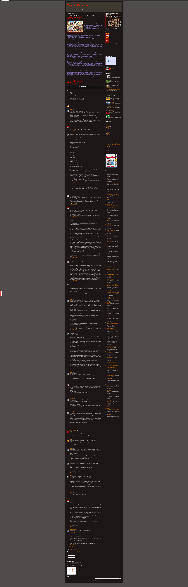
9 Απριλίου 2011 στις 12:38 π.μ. (73, 216)
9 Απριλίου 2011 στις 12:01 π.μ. (73, 182)
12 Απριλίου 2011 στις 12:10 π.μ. (73, 472)
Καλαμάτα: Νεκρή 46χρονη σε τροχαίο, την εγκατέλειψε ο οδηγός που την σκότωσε (113, 173)
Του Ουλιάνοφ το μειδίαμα (110, 335)
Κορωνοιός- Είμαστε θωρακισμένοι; (111, 312)
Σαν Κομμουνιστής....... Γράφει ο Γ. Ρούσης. (112, 106)
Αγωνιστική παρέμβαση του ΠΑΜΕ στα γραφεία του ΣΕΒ (112, 363)
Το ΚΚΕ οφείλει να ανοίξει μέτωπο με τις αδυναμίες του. (113, 89)
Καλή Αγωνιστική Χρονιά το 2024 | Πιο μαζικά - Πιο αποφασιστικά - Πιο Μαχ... (113, 276)
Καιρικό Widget (111, 61)
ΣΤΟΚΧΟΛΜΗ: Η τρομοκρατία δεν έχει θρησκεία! (112, 390)
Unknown (71, 104)
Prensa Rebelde (109, 234)
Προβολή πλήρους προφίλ (109, 71)
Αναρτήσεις (69, 555)
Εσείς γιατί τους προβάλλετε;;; (110, 178)
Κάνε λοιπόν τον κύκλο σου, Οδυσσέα (111, 230)
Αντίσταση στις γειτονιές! (110, 328)
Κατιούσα (108, 199)
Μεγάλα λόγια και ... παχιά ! (110, 352)
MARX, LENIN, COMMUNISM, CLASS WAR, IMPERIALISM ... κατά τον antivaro (113, 346)
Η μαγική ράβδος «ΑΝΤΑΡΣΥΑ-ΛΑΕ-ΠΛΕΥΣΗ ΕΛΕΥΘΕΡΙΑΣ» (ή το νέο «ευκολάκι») (112, 385)
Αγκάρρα (108, 283)
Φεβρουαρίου (108, 147)
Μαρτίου (108, 146)
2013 (107, 122)
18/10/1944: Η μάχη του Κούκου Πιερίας (111, 279)
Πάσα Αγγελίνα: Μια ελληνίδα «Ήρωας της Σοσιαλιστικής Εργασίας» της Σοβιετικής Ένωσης (112, 379)
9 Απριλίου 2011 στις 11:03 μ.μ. (73, 369)
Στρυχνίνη (108, 356)
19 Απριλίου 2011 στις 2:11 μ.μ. (73, 544)
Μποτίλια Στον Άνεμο (109, 204)
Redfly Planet (109, 361)
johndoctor (71, 492)
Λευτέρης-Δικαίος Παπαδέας (73, 260)
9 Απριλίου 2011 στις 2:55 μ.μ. (73, 280)
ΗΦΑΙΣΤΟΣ (108, 297)
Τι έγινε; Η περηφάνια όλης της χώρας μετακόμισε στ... (113, 142)
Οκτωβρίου (108, 128)
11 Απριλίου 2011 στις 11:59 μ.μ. (73, 459)
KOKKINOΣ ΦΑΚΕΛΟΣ (110, 278)
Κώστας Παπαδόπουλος (73, 383)
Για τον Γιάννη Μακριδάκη (110, 200)
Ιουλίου (108, 132)
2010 (107, 150)
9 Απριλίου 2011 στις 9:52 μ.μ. (73, 329)
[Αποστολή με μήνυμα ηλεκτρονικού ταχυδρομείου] (81, 86)
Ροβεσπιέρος (108, 219)
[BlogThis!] (82, 86)
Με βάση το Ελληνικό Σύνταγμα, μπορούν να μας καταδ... (113, 139)
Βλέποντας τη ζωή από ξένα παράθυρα (111, 250)
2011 (107, 125)
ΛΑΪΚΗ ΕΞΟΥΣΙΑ (109, 244)
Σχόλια (69, 557)
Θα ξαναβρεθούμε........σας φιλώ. (113, 79)
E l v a (107, 389)
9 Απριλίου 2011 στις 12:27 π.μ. (73, 204)
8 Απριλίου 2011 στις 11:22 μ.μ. (73, 123)
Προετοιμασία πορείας (109, 241)
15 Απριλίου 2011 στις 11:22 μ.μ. (73, 526)
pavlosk (71, 219)
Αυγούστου (108, 131)
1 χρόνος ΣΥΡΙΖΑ (109, 406)
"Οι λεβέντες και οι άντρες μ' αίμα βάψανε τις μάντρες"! (113, 183)
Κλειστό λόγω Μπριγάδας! (110, 235)
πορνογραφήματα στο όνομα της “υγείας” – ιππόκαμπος (112, 240)
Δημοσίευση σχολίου (71, 546)
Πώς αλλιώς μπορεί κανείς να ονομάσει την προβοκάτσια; (115, 115)
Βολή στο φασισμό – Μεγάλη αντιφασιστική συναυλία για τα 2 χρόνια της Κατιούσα (113, 324)
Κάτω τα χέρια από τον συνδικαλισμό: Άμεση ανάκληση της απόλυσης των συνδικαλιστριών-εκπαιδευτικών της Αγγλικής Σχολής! (113, 285)
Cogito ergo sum (109, 302)
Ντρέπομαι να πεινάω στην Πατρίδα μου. (115, 84)
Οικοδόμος (108, 322)
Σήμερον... (108, 303)
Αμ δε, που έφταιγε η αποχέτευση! (114, 75)
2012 (107, 124)
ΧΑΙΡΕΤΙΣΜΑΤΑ (109, 414)
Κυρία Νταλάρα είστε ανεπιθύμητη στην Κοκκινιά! (113, 143)
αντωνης (71, 283)
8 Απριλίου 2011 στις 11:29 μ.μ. (73, 130)
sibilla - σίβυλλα (109, 290)
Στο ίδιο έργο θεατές (109, 265)
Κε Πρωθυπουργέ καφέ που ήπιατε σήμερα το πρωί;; (114, 102)
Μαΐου (108, 134)
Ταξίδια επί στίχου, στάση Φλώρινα (111, 307)
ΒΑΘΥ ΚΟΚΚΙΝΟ (109, 224)
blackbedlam (71, 109)
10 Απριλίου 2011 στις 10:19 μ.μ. (73, 427)
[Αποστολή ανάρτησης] (80, 86)
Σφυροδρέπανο (108, 229)
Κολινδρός (108, 265)
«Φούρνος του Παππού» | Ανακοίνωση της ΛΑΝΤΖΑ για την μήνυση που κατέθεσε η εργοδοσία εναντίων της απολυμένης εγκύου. (113, 330)
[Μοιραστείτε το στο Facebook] (84, 86)
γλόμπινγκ (108, 351)
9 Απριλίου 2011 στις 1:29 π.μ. (73, 257)
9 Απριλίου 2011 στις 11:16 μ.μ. (73, 381)
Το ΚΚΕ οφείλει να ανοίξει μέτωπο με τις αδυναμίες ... (113, 136)
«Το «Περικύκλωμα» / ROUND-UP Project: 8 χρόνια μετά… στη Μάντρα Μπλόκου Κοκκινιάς (113, 269)
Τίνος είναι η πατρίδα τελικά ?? (110, 347)
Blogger (96, 580)
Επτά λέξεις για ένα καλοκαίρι (110, 225)
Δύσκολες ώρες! (108, 220)
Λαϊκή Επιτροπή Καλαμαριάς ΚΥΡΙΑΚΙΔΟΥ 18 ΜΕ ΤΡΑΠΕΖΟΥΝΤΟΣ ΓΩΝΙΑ (113, 275)
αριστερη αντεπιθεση (109, 384)
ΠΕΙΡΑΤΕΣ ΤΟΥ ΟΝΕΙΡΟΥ (73, 430)
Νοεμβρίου (108, 127)
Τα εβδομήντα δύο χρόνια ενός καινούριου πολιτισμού (113, 298)
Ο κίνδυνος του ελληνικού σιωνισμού (111, 260)
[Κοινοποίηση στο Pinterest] (85, 86)
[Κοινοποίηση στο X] (83, 86)
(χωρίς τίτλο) (108, 93)
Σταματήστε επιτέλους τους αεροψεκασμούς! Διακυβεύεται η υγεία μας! (111, 401)
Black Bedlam (77, 5)
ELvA (70, 439)
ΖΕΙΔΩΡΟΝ (108, 172)
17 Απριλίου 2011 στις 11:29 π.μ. (73, 532)
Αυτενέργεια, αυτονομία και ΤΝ (110, 255)
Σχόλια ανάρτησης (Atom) (73, 549)
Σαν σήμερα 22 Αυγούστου (110, 188)
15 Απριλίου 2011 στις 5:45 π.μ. (73, 497)
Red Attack (108, 405)
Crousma (108, 408)
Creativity (108, 395)
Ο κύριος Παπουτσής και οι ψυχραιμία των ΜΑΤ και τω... (113, 145)
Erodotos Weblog (109, 378)
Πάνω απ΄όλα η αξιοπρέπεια (110, 357)
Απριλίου (108, 135)
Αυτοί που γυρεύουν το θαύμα (110, 415)
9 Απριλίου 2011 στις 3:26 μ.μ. (73, 296)
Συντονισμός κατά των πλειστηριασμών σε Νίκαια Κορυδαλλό (112, 366)
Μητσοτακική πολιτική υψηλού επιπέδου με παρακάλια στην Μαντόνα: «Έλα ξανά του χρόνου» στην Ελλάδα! (113, 194)
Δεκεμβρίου (108, 126)
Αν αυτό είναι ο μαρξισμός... (110, 340)
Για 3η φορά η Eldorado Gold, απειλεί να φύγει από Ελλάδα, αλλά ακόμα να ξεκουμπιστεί (113, 375)
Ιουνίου (108, 133)
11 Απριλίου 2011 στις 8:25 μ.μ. (73, 445)
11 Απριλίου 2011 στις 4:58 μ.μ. (73, 436)
